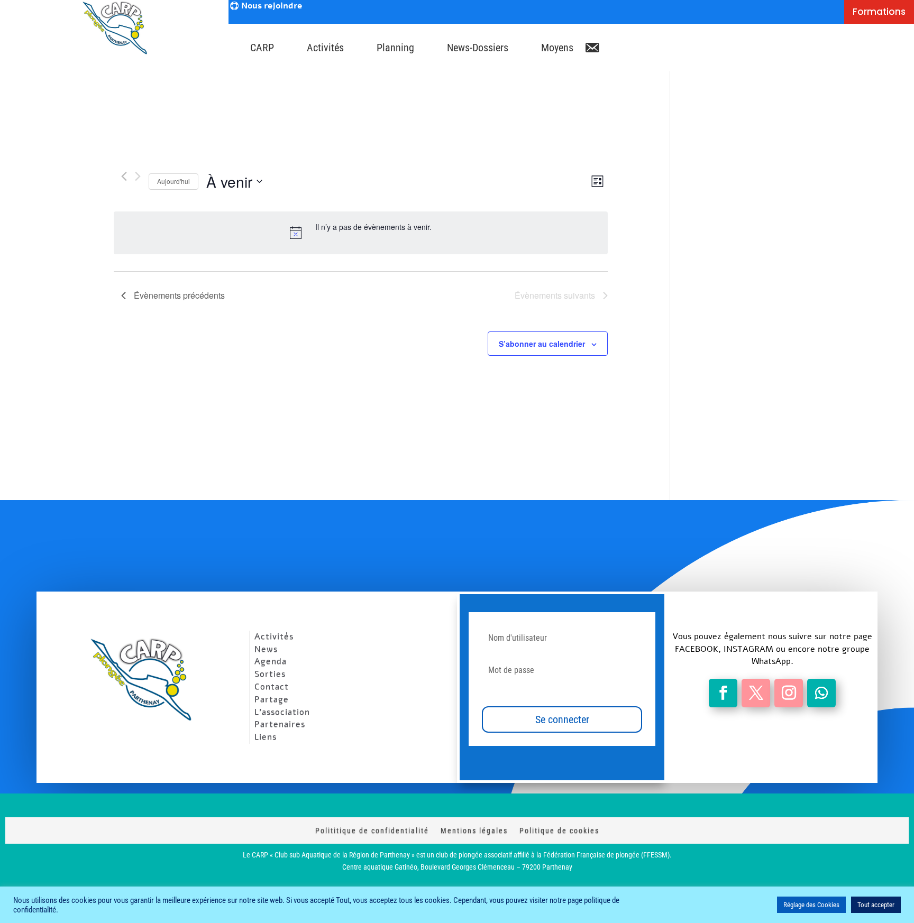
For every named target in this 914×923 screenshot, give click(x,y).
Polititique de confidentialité (372, 830)
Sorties (270, 674)
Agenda (270, 661)
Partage (271, 699)
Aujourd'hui (173, 181)
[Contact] (591, 45)
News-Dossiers (477, 47)
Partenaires (279, 724)
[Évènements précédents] (124, 176)
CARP (262, 47)
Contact (271, 687)
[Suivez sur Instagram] (788, 693)
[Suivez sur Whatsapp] (821, 693)
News (266, 649)
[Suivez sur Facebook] (723, 693)
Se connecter (562, 719)
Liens (265, 737)
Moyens (557, 47)
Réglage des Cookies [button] (811, 905)
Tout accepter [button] (875, 905)
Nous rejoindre (271, 6)
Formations (879, 11)
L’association (282, 712)
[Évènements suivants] (138, 176)
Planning (395, 47)
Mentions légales (474, 830)
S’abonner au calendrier (542, 343)
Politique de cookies (559, 830)
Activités (325, 47)
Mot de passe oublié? (509, 693)
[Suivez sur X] (756, 693)
